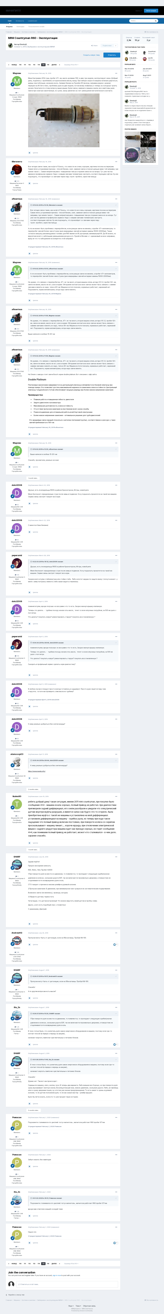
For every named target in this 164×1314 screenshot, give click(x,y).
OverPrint (152, 51)
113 (34, 65)
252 (17, 218)
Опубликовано (39, 73)
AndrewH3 (17, 933)
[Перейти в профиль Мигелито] (17, 169)
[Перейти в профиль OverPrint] (145, 52)
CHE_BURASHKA (135, 58)
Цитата (35, 153)
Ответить (112, 55)
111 (25, 65)
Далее (54, 65)
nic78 (150, 58)
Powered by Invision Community (82, 1311)
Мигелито (17, 161)
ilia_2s (17, 1007)
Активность (20, 21)
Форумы (9, 26)
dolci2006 (17, 485)
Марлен (17, 73)
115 (43, 65)
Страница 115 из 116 (70, 65)
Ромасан (16, 1117)
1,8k (17, 952)
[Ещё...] (116, 73)
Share (95, 45)
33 (18, 774)
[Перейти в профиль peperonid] (17, 563)
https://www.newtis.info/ (36, 771)
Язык (71, 1306)
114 (39, 65)
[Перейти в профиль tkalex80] (17, 804)
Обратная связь (89, 1306)
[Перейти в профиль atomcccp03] (17, 762)
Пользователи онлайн (36, 26)
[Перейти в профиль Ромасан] (17, 1125)
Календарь (20, 26)
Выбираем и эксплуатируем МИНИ (41, 47)
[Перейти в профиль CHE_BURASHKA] (126, 59)
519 (17, 575)
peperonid (17, 555)
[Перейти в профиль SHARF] (17, 865)
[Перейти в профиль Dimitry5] (10, 45)
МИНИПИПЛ (13, 10)
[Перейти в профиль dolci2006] (17, 493)
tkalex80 (16, 796)
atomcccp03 (16, 754)
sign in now (57, 1275)
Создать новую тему (91, 55)
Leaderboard (32, 21)
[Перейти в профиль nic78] (145, 59)
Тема (78, 1306)
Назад (14, 65)
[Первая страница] (8, 64)
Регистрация (151, 11)
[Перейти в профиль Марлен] (17, 81)
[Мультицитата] (29, 152)
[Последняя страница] (59, 64)
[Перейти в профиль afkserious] (17, 207)
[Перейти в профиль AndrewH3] (17, 941)
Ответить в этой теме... (29, 1284)
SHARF (17, 857)
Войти (138, 11)
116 (48, 65)
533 (17, 181)
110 (20, 65)
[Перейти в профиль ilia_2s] (17, 1015)
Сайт (10, 21)
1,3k (17, 1027)
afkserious (17, 199)
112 (29, 65)
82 (18, 505)
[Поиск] (155, 21)
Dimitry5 (23, 44)
